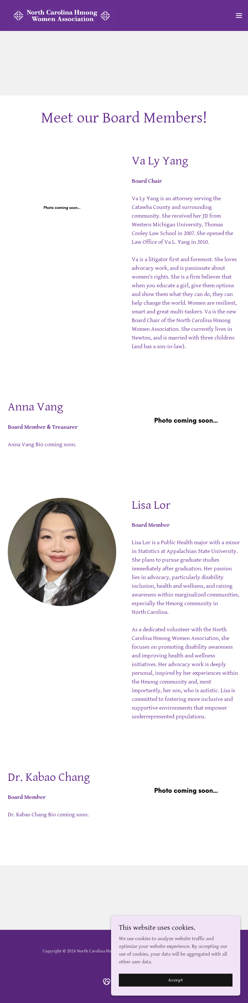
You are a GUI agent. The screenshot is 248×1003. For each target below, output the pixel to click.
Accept (175, 979)
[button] (238, 15)
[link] (62, 15)
